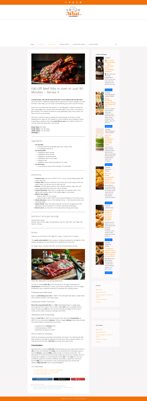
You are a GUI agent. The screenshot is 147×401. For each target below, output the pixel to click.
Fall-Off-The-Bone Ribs (38, 386)
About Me (99, 289)
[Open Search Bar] (115, 44)
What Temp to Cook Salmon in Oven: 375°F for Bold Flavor (47, 389)
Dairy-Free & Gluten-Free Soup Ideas (47, 372)
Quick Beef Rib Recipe (60, 386)
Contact (98, 302)
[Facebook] (65, 2)
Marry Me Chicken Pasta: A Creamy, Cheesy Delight (109, 215)
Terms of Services (101, 299)
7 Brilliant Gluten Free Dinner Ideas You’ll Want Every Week (110, 252)
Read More (108, 89)
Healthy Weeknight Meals (43, 374)
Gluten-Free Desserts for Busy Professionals (49, 370)
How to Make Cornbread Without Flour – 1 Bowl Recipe (110, 178)
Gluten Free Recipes (79, 44)
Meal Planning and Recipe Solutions (110, 95)
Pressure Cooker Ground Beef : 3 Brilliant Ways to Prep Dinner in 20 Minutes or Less (53, 387)
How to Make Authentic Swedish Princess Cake (109, 139)
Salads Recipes (93, 44)
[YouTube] (73, 2)
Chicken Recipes (64, 44)
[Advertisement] (73, 30)
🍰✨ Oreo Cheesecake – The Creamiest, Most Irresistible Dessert (110, 65)
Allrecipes (41, 44)
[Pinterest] (80, 2)
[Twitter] (69, 2)
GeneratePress (82, 398)
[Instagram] (76, 2)
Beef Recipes (52, 44)
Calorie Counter (101, 292)
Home (32, 44)
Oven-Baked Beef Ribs (49, 386)
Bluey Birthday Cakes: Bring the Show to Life (110, 102)
